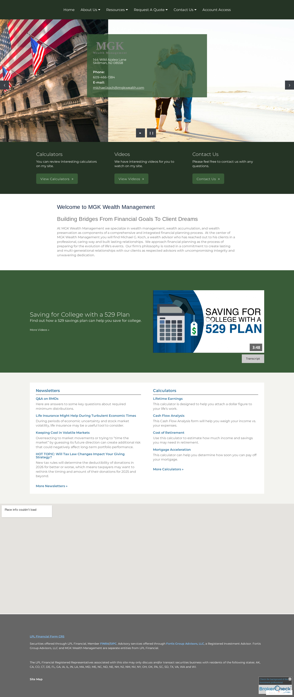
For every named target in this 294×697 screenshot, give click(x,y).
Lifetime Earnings (168, 399)
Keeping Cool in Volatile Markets (63, 433)
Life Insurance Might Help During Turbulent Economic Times (86, 416)
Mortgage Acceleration (172, 450)
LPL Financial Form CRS (47, 636)
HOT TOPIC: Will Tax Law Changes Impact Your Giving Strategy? (80, 455)
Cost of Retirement (168, 433)
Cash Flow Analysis (168, 416)
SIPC (113, 643)
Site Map (36, 679)
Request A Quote (149, 10)
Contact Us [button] (206, 179)
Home (69, 10)
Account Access (216, 10)
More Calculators (168, 469)
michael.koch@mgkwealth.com (118, 88)
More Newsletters (52, 486)
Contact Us (183, 10)
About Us (89, 10)
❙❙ (151, 133)
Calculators (164, 390)
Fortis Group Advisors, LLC (185, 643)
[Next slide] (289, 85)
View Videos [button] (129, 179)
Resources (115, 10)
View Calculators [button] (55, 179)
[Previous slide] (4, 85)
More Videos (39, 329)
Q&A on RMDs (47, 399)
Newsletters (48, 390)
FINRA (104, 643)
